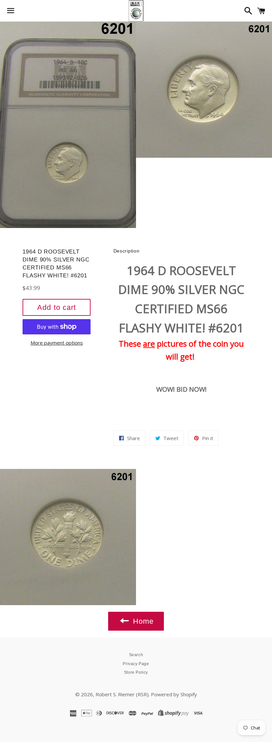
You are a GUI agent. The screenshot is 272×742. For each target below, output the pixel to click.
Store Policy (136, 672)
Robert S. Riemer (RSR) (122, 694)
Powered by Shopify (174, 694)
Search (136, 655)
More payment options (57, 342)
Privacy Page (136, 663)
